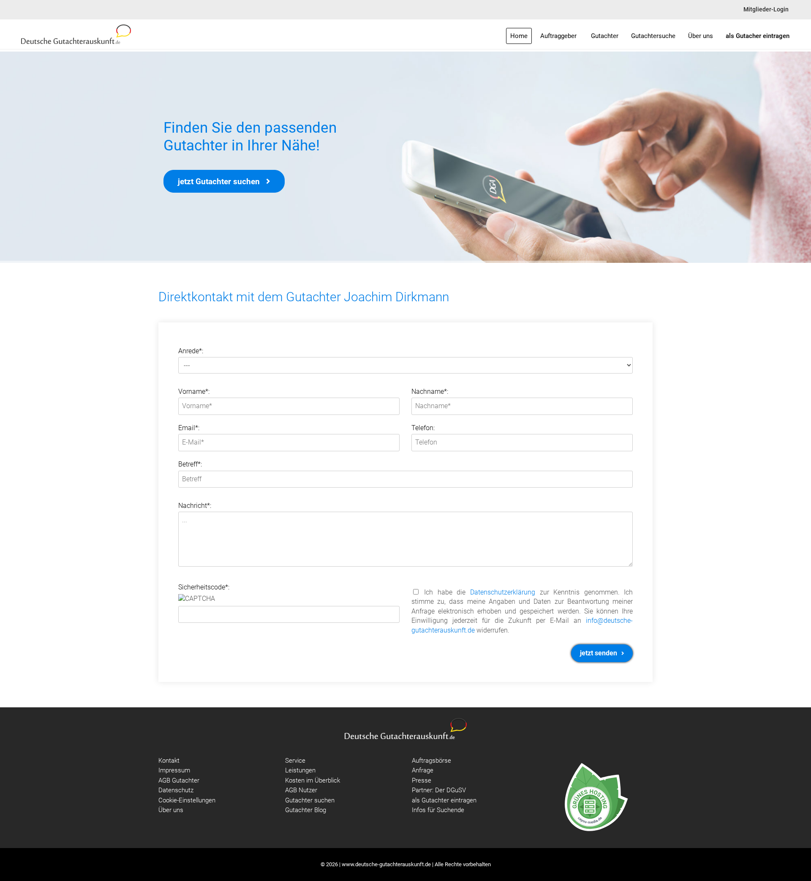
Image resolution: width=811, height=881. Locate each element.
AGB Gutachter (178, 780)
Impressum (174, 770)
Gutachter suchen (310, 800)
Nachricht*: (194, 506)
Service (295, 760)
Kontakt (169, 760)
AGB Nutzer (301, 790)
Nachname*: (429, 391)
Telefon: (423, 428)
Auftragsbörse (431, 760)
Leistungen (300, 770)
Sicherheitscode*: (203, 587)
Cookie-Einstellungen (186, 800)
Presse (421, 780)
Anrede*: (190, 351)
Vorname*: (194, 391)
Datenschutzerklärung (502, 592)
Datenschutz (175, 790)
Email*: (188, 428)
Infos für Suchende (438, 810)
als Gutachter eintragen (444, 800)
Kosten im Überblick (312, 780)
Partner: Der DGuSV (439, 790)
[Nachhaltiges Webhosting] (595, 796)
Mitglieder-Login (766, 9)
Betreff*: (190, 464)
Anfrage (422, 770)
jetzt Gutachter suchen (220, 181)
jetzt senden (599, 653)
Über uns (170, 810)
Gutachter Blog (305, 810)
